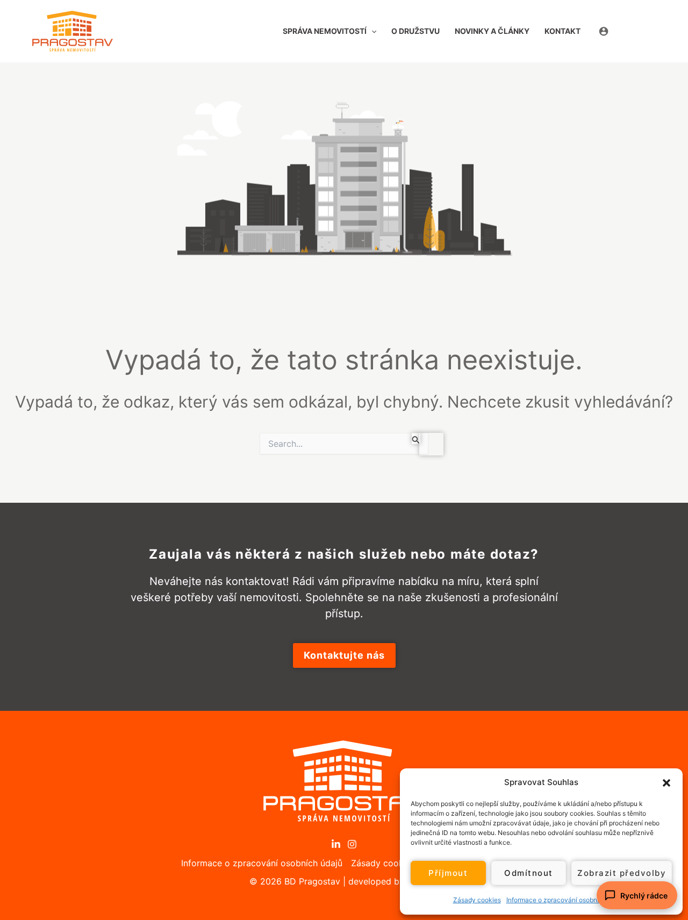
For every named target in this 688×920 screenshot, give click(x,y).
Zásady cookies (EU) (393, 863)
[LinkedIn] (336, 844)
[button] (666, 782)
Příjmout (448, 873)
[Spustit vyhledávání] (416, 438)
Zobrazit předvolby (621, 873)
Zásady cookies (477, 900)
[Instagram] (352, 844)
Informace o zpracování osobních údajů (565, 900)
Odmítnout (528, 873)
